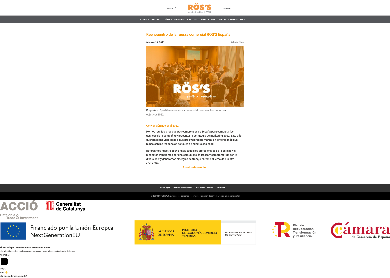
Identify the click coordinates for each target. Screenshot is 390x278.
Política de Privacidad (183, 188)
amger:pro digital (232, 196)
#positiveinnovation (171, 110)
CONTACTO (228, 8)
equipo (220, 110)
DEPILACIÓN (208, 20)
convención (207, 110)
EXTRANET (222, 188)
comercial (192, 110)
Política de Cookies (204, 188)
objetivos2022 (155, 114)
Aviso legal (165, 188)
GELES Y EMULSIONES (232, 20)
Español (170, 8)
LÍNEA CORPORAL (150, 20)
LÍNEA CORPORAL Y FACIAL (181, 20)
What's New (237, 42)
